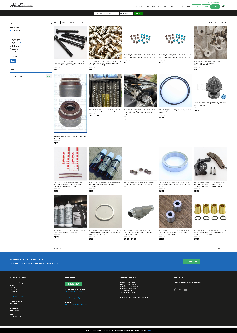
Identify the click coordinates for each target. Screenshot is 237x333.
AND (13, 30)
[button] (221, 22)
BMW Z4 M (72, 61)
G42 (73, 182)
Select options (105, 104)
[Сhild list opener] (21, 39)
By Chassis (15, 43)
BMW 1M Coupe (100, 61)
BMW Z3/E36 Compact (190, 54)
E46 (79, 61)
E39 (81, 61)
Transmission (92, 61)
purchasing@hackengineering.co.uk (76, 304)
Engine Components (59, 61)
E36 (76, 61)
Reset (13, 61)
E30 (146, 54)
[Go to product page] (70, 42)
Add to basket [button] (70, 56)
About (147, 6)
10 (219, 249)
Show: (210, 22)
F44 (120, 109)
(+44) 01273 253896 (214, 3)
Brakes (195, 230)
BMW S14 (91, 182)
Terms (188, 6)
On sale (14, 56)
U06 (116, 109)
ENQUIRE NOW (191, 262)
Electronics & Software (95, 109)
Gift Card (15, 49)
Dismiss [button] (148, 330)
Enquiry (196, 7)
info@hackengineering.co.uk (73, 291)
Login (206, 7)
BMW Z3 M (67, 61)
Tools (55, 182)
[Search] (138, 13)
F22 (105, 61)
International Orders (165, 6)
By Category (16, 39)
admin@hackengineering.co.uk (74, 298)
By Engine (15, 46)
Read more (83, 77)
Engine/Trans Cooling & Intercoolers (206, 102)
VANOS (160, 109)
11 (221, 249)
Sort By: (56, 22)
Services (139, 6)
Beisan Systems (192, 109)
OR (19, 30)
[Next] (225, 248)
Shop (215, 6)
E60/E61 (154, 182)
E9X (118, 230)
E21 (86, 182)
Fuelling (104, 109)
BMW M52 (185, 109)
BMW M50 (180, 109)
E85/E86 (187, 230)
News (153, 6)
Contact (178, 6)
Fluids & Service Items (99, 182)
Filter (48, 76)
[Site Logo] (21, 5)
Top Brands (16, 52)
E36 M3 (84, 61)
